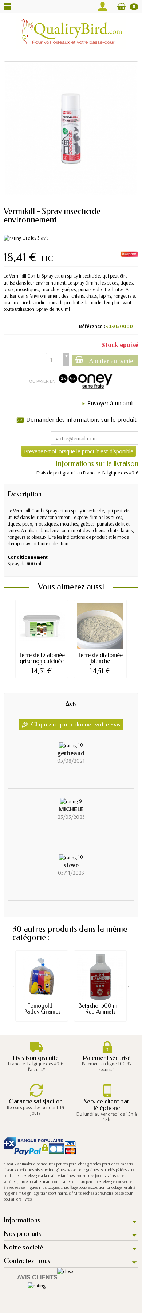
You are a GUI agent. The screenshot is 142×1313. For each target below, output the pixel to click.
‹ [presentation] (13, 640)
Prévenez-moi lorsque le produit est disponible (78, 451)
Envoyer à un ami (110, 403)
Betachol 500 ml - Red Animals (100, 1008)
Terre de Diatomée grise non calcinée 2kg (42, 661)
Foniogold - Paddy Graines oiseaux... (41, 1011)
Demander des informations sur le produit (81, 419)
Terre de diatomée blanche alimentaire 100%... (100, 664)
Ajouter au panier (112, 361)
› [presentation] (129, 640)
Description (25, 494)
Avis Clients (37, 1277)
